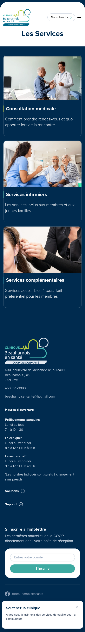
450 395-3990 (15, 388)
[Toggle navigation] (79, 17)
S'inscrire (42, 568)
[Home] (17, 17)
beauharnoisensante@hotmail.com (30, 396)
